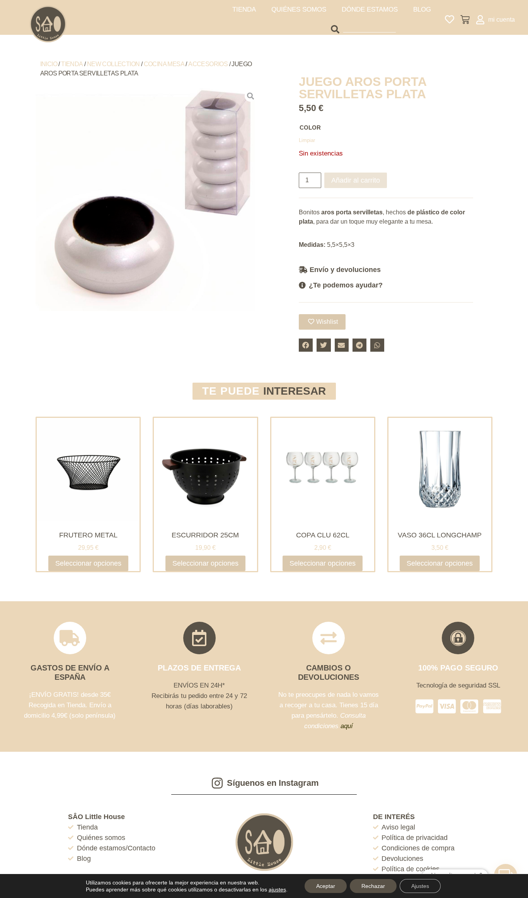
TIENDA (244, 9)
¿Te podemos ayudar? (346, 285)
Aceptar (325, 886)
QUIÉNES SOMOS (298, 9)
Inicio (48, 64)
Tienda (72, 64)
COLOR (310, 127)
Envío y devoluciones (345, 270)
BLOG (422, 9)
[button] (386, 269)
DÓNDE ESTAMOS (370, 9)
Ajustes (420, 886)
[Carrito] (464, 19)
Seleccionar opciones (88, 563)
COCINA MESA (164, 64)
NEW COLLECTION (113, 64)
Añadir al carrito (355, 180)
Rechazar (373, 886)
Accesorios (208, 64)
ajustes (277, 889)
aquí (347, 726)
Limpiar (307, 140)
